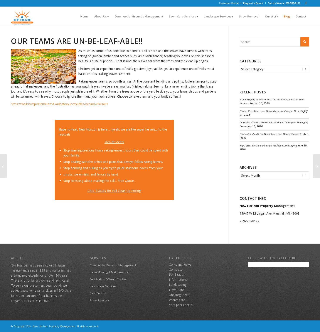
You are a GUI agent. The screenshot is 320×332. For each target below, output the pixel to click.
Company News (180, 264)
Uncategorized (179, 295)
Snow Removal (99, 300)
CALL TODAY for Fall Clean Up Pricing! (114, 191)
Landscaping (178, 284)
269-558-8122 (249, 221)
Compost (175, 269)
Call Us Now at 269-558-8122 (284, 3)
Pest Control (98, 293)
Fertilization (177, 274)
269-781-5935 (114, 142)
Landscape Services (103, 286)
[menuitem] (229, 3)
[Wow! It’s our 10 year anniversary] (316, 166)
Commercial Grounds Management (113, 265)
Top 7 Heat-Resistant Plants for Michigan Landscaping (268, 145)
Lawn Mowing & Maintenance (109, 272)
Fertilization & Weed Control (108, 279)
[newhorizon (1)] (22, 16)
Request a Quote (253, 3)
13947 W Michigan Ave (256, 213)
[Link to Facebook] (306, 3)
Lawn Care (176, 290)
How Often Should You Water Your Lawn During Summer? (270, 134)
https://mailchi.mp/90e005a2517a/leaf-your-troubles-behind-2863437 (59, 104)
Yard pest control (181, 305)
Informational (178, 279)
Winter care (177, 300)
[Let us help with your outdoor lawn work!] (3, 166)
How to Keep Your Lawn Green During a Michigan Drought (271, 111)
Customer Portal (229, 3)
